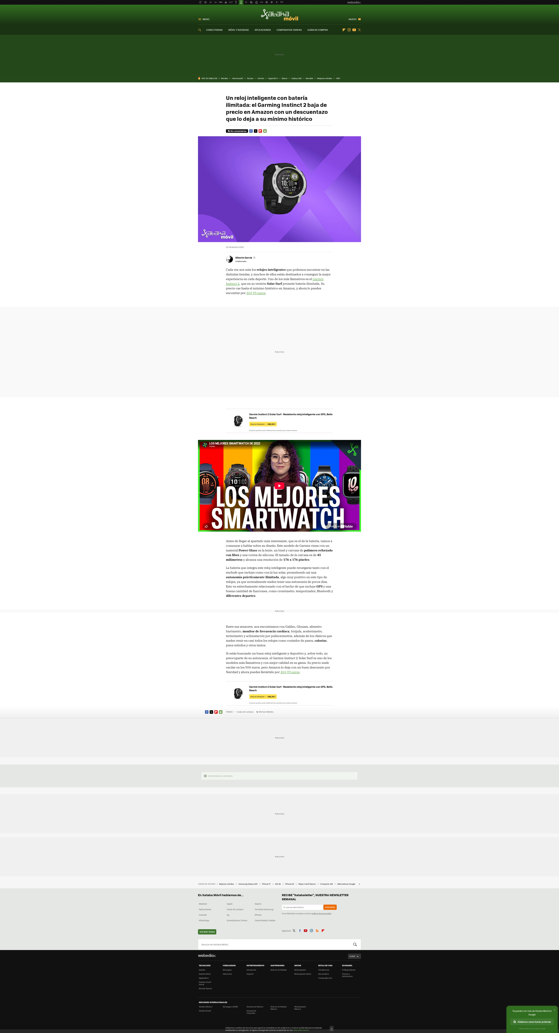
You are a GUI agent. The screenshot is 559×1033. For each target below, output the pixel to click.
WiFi (338, 78)
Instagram (349, 30)
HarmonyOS (237, 78)
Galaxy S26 (296, 78)
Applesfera (204, 978)
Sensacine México (255, 1006)
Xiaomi (258, 903)
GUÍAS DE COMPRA (317, 29)
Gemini (261, 78)
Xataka (202, 969)
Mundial (309, 78)
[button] (245, 257)
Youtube (354, 30)
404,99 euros (255, 293)
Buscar (355, 944)
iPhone (258, 914)
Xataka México (205, 1006)
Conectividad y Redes (265, 920)
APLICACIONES (263, 29)
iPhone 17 (266, 883)
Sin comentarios (238, 131)
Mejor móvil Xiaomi (307, 883)
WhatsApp (204, 920)
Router (250, 78)
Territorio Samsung (264, 909)
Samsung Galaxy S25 (248, 883)
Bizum (284, 78)
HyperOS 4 (273, 78)
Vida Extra (227, 973)
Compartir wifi (326, 883)
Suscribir (330, 907)
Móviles (224, 78)
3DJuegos (227, 969)
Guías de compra (245, 711)
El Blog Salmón (348, 969)
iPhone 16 (289, 883)
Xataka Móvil (279, 15)
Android (203, 914)
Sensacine (251, 969)
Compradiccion (325, 978)
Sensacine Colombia (251, 1011)
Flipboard (344, 30)
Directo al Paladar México (278, 1007)
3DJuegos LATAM (230, 1006)
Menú (206, 19)
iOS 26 (278, 883)
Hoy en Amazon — (263, 424)
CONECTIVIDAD (214, 29)
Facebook (251, 131)
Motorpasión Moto (302, 973)
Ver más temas (207, 931)
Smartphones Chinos (237, 920)
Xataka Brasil (205, 1010)
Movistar (203, 903)
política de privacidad (321, 913)
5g (228, 914)
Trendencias (323, 969)
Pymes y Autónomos (347, 975)
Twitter (359, 30)
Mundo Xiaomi (205, 988)
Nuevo (352, 19)
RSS (317, 930)
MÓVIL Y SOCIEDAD (238, 29)
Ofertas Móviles (266, 711)
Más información (301, 1030)
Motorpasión (300, 969)
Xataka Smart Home (205, 983)
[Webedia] (207, 955)
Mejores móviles (324, 78)
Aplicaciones (205, 909)
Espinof (250, 973)
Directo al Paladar (278, 969)
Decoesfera (323, 973)
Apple (229, 903)
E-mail (265, 131)
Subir (352, 956)
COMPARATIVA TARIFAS (289, 29)
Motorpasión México (300, 1007)
